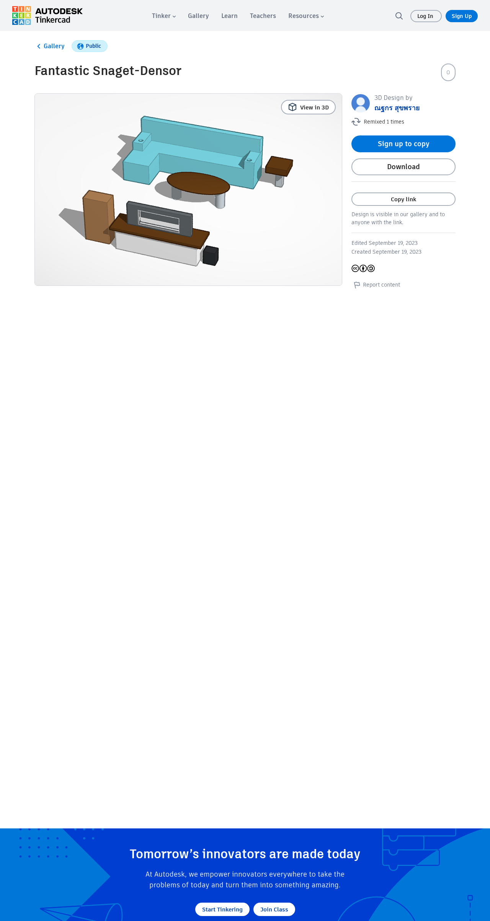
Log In (426, 16)
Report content (381, 285)
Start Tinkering (222, 909)
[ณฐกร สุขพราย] (360, 103)
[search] (399, 15)
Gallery (54, 46)
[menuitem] (163, 16)
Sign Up (462, 16)
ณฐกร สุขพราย (397, 107)
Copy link (403, 199)
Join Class (274, 909)
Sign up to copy (404, 143)
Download (403, 166)
